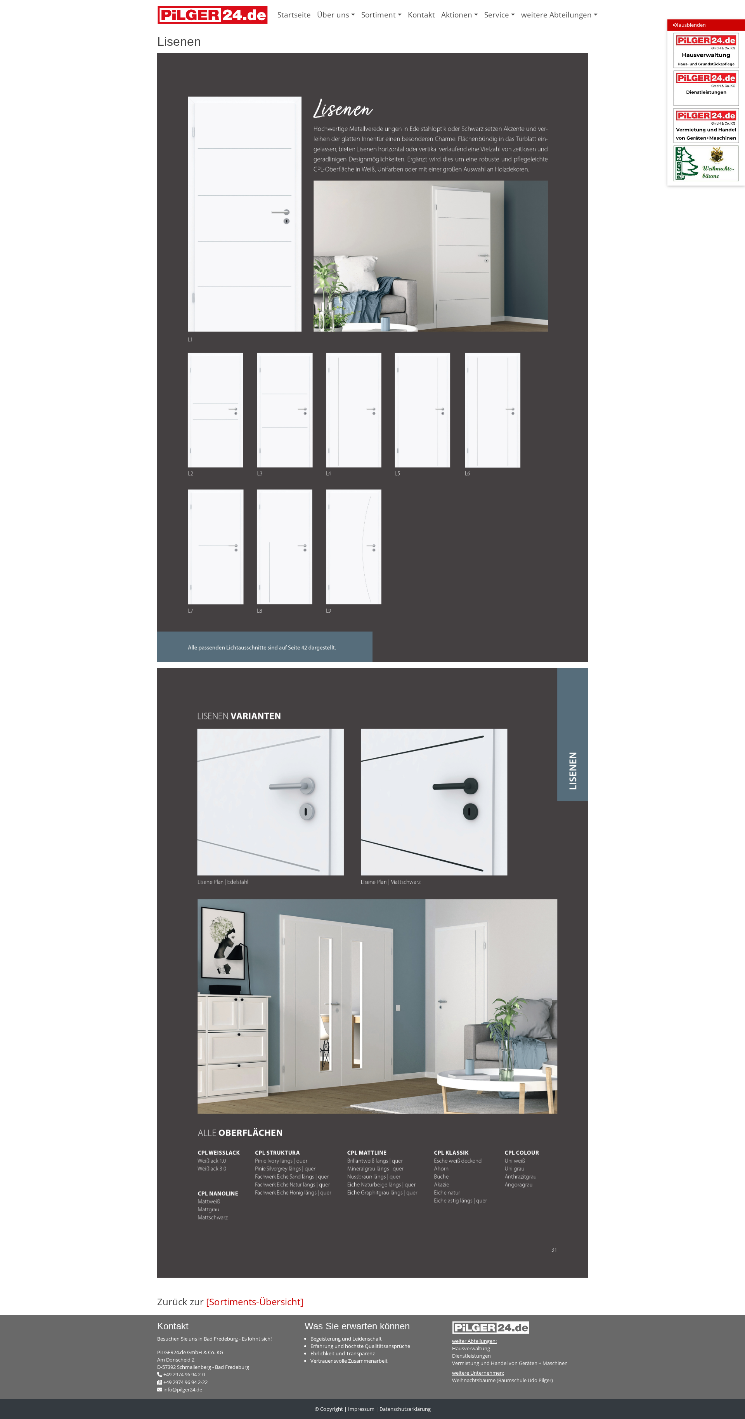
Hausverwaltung (471, 1348)
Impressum (361, 1408)
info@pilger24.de (182, 1389)
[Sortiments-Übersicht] (254, 1301)
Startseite (294, 14)
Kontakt (421, 14)
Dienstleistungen (471, 1355)
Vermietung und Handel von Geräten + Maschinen (510, 1363)
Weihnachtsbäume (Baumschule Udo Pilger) (502, 1380)
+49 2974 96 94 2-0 (184, 1374)
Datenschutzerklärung (405, 1408)
